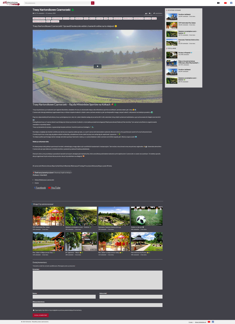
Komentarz (36, 269)
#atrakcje (48, 18)
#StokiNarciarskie (128, 18)
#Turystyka (147, 18)
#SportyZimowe (118, 18)
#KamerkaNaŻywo (57, 18)
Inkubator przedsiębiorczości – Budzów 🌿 (78, 227)
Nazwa (35, 293)
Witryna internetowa (38, 302)
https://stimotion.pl (200, 322)
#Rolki (105, 18)
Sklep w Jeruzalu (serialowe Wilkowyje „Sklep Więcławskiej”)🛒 (189, 62)
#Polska (86, 18)
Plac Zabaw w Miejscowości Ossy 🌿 (44, 252)
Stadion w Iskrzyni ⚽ (137, 227)
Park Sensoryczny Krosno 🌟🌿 (140, 252)
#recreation (100, 18)
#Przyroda (92, 18)
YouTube (55, 187)
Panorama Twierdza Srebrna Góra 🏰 (109, 227)
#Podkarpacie (79, 18)
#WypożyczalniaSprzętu (39, 21)
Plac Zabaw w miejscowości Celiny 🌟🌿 (110, 252)
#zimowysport (55, 21)
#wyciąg (154, 18)
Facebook (40, 187)
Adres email (103, 293)
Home (37, 183)
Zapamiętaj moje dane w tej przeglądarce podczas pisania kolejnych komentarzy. (58, 310)
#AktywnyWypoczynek (39, 18)
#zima (48, 21)
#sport (110, 18)
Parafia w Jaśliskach (184, 14)
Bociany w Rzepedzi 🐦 (185, 52)
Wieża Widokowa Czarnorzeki (44, 180)
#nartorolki (66, 18)
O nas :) (191, 322)
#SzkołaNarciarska (138, 18)
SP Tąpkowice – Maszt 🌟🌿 (74, 252)
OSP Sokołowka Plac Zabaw (41, 227)
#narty (72, 18)
